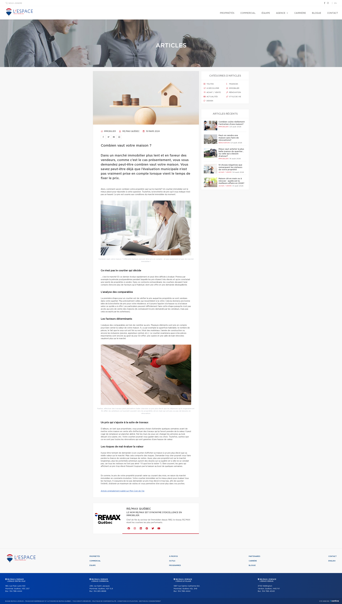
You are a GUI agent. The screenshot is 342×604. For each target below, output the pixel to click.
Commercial (248, 13)
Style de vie (235, 97)
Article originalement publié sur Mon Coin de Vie (122, 491)
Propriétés (227, 13)
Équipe (266, 13)
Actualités (212, 97)
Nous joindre (15, 3)
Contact (332, 13)
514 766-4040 (268, 591)
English (331, 561)
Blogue (316, 13)
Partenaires (254, 556)
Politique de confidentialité (104, 601)
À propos (173, 556)
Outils (172, 561)
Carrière (300, 13)
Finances (233, 84)
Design (209, 101)
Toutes (210, 84)
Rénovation (235, 92)
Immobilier (109, 131)
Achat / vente (213, 92)
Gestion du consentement (150, 601)
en (335, 3)
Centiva (334, 601)
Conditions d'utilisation (127, 601)
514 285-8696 (100, 591)
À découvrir (212, 88)
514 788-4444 (15, 591)
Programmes (175, 565)
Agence (280, 13)
